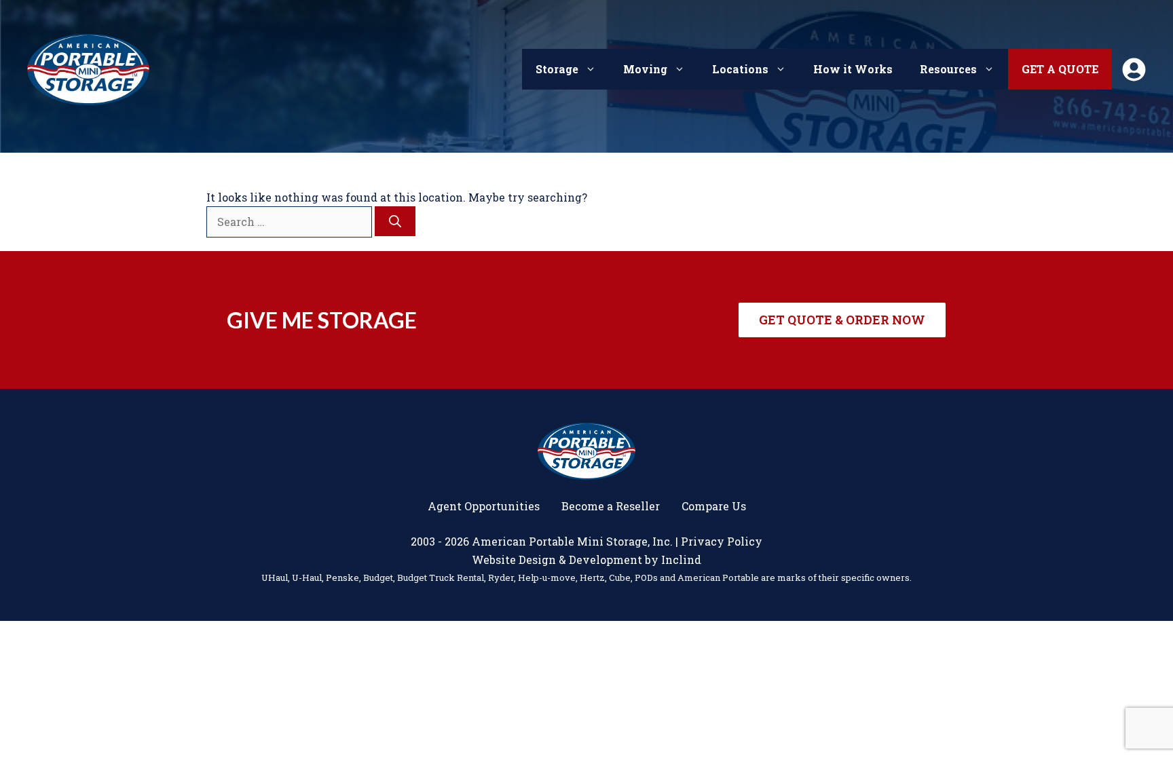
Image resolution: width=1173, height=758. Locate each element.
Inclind (681, 559)
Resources (948, 69)
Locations (740, 69)
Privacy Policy (721, 541)
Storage (557, 69)
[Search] (395, 221)
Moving (645, 69)
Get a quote (1060, 69)
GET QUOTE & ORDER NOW (842, 319)
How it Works (853, 69)
